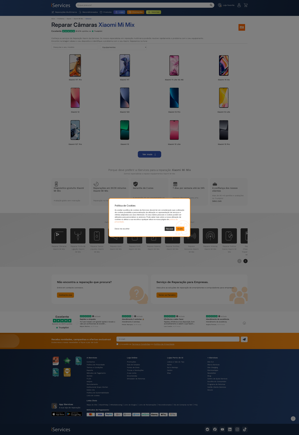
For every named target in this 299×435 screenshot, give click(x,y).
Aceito (180, 229)
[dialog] (149, 217)
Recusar (169, 229)
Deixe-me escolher (122, 229)
